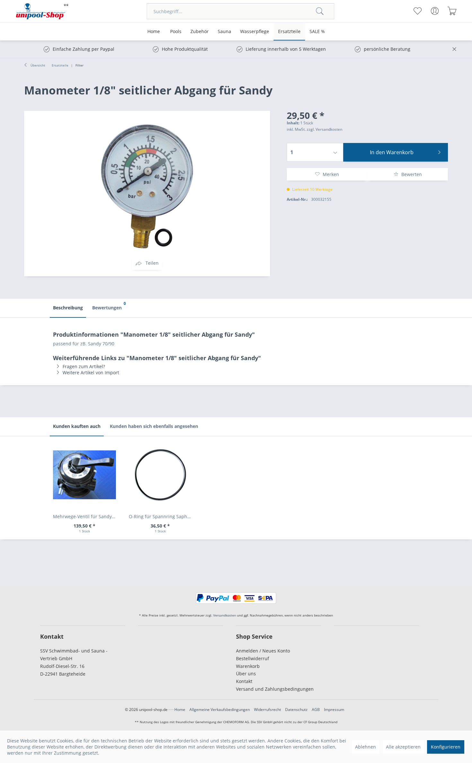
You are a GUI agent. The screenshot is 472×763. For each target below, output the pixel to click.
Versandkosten (224, 615)
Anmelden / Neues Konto (263, 651)
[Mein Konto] (434, 10)
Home (179, 709)
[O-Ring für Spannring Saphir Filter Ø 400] (160, 475)
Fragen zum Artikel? (84, 366)
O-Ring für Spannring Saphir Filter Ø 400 (162, 516)
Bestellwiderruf (252, 658)
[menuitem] (240, 11)
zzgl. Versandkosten (324, 129)
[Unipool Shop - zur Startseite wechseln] (42, 11)
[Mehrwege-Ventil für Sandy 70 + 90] (84, 475)
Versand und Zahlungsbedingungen (275, 689)
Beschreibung (68, 308)
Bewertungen (108, 306)
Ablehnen (365, 747)
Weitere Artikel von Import (91, 372)
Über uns (246, 673)
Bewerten (411, 174)
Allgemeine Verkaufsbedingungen (219, 709)
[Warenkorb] (452, 10)
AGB (316, 709)
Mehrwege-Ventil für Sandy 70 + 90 (86, 516)
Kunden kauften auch (77, 426)
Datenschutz (296, 709)
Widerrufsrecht (267, 709)
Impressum (334, 709)
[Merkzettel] (417, 10)
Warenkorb (248, 666)
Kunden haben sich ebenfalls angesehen (154, 426)
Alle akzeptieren (403, 747)
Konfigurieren (445, 747)
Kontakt (244, 681)
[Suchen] (319, 11)
